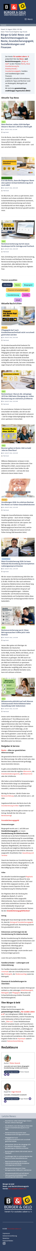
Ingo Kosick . (6, 132)
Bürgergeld (28, 285)
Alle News (7, 285)
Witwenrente (27, 774)
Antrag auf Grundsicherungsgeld (21, 922)
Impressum (22, 1039)
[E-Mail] (5, 1074)
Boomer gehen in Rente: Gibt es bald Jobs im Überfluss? (16, 449)
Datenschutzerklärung (15, 1041)
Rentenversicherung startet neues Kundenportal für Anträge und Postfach (17, 245)
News (21, 59)
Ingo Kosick (23, 32)
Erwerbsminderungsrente (10, 774)
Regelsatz (29, 876)
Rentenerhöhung (7, 796)
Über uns (9, 1021)
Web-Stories (21, 958)
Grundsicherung (13, 295)
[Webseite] (8, 1074)
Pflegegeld (16, 993)
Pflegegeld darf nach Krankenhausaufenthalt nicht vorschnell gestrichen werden (17, 332)
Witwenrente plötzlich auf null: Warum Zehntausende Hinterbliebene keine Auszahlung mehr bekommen (17, 703)
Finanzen (4, 327)
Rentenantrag (6, 815)
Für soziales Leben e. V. (21, 56)
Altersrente (27, 771)
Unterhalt (4, 972)
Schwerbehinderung (6, 178)
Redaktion (6, 1238)
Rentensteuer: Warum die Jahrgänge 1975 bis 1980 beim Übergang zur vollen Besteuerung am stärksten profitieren (17, 396)
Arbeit (18, 300)
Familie (26, 295)
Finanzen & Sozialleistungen (18, 290)
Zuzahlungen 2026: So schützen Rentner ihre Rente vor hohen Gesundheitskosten (18, 503)
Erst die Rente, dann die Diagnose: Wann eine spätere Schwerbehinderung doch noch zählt (17, 182)
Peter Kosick (9, 32)
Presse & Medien (8, 1241)
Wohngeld (5, 993)
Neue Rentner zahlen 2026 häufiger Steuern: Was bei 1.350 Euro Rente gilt (16, 125)
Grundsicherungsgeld (10, 820)
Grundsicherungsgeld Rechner (18, 911)
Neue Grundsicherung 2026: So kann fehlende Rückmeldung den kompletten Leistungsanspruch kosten (17, 563)
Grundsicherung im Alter (10, 806)
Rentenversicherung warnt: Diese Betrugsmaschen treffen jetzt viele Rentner (15, 632)
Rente (23, 64)
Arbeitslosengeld (27, 990)
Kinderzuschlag (21, 974)
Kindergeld (8, 974)
